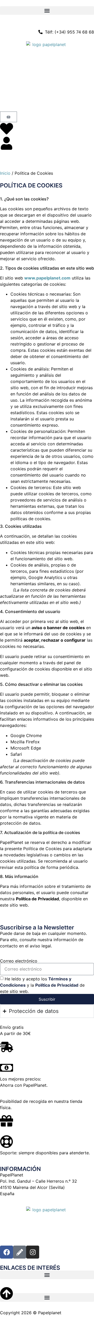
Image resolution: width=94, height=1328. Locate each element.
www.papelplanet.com (47, 278)
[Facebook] (6, 1252)
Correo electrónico (18, 961)
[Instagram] (32, 1252)
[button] (47, 10)
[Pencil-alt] (19, 1252)
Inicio (5, 173)
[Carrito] (8, 117)
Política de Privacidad (56, 985)
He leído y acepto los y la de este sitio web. (42, 985)
